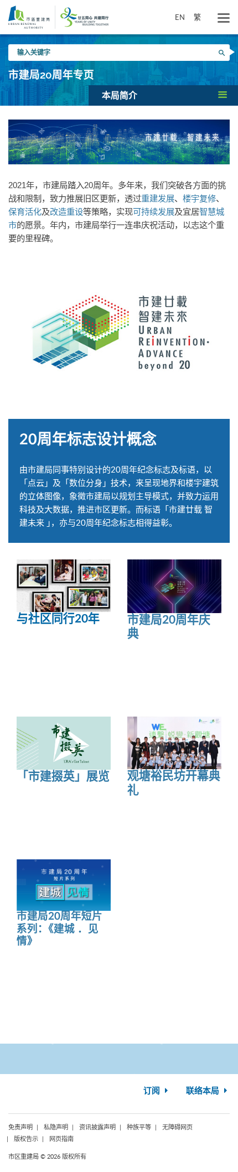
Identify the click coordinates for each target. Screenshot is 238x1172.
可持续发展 (153, 211)
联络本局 (203, 1091)
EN (180, 17)
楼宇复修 (199, 198)
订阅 (152, 1091)
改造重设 (66, 211)
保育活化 (25, 211)
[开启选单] (224, 18)
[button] (163, 95)
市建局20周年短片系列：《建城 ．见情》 (59, 929)
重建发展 (157, 198)
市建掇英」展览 (69, 776)
